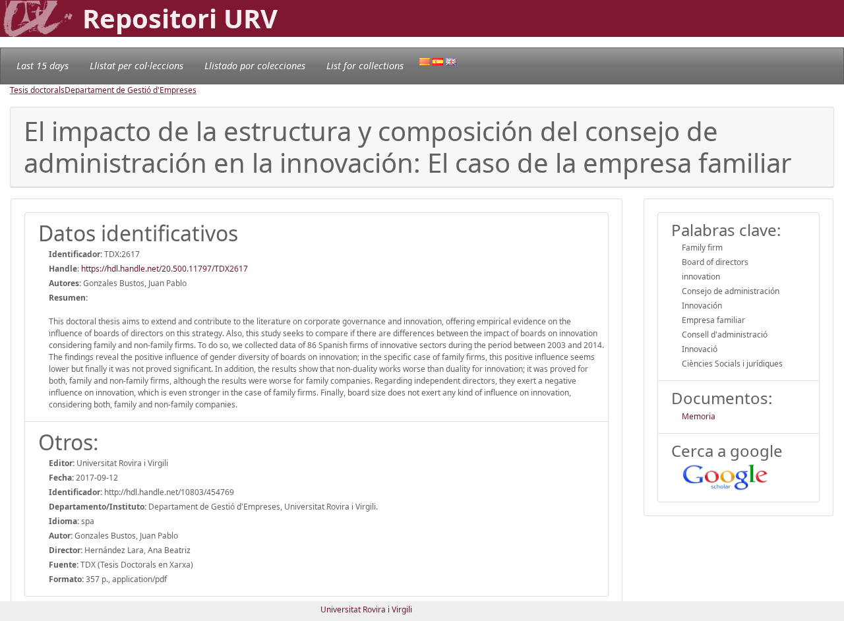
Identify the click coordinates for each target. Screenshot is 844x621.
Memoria (698, 416)
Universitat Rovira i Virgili (366, 609)
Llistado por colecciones (254, 65)
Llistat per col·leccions (136, 65)
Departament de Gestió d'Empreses (130, 90)
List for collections (365, 65)
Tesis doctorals (37, 90)
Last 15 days (42, 65)
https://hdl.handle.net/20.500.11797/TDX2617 (164, 268)
